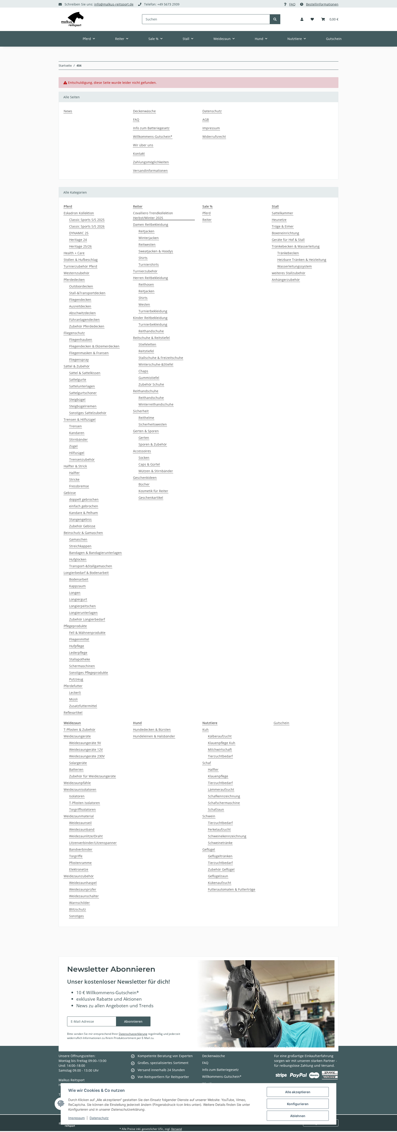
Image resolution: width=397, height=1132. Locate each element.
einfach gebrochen (83, 506)
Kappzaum (77, 586)
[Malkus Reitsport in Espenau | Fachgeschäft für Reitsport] (72, 19)
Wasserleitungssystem (294, 266)
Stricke (74, 479)
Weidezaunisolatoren (80, 789)
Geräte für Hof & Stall (288, 239)
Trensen (75, 426)
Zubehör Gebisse (82, 526)
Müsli (73, 699)
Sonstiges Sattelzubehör (87, 413)
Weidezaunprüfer (82, 889)
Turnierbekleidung (153, 311)
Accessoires (142, 451)
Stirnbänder (78, 439)
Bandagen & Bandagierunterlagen (95, 552)
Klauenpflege (218, 776)
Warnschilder (79, 903)
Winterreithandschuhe (156, 404)
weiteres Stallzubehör (288, 273)
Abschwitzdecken (82, 313)
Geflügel (208, 849)
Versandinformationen (150, 170)
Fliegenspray (79, 359)
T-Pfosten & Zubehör (79, 729)
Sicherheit (141, 411)
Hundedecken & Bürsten (152, 729)
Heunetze (279, 219)
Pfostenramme (80, 863)
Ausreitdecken (80, 306)
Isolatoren (77, 796)
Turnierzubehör (145, 271)
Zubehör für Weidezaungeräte (92, 776)
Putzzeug (76, 679)
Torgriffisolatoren (82, 809)
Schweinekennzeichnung (227, 836)
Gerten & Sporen (146, 431)
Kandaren (76, 433)
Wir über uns (143, 145)
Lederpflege (78, 652)
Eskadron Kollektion (79, 213)
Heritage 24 (78, 239)
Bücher (144, 484)
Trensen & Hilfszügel (80, 419)
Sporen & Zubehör (153, 444)
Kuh (205, 729)
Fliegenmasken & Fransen (89, 353)
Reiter (207, 219)
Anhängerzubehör (286, 279)
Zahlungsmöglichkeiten (151, 162)
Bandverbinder (80, 849)
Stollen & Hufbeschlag (81, 259)
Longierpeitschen (82, 606)
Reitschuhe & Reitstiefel (151, 338)
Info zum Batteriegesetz (151, 128)
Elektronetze (78, 869)
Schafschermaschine (224, 803)
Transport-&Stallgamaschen (90, 566)
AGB (205, 119)
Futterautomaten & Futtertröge (231, 889)
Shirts (143, 258)
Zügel (73, 446)
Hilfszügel (76, 453)
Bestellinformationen (322, 4)
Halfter (74, 473)
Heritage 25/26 (80, 246)
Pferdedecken (74, 279)
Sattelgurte (77, 379)
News (68, 111)
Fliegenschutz (74, 333)
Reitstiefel (146, 351)
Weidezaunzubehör (79, 876)
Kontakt (139, 153)
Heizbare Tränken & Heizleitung (301, 259)
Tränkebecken (288, 253)
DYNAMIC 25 (78, 233)
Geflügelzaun (218, 876)
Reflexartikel (73, 712)
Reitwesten (147, 244)
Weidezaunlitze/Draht (86, 836)
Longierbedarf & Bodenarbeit (86, 572)
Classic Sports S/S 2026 (87, 226)
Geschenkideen (145, 477)
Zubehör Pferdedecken (86, 326)
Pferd (206, 213)
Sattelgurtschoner (83, 393)
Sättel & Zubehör (77, 366)
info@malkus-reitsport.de (113, 4)
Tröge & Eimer (283, 226)
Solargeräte (78, 763)
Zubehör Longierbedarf (87, 619)
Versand (176, 1129)
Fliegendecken (80, 299)
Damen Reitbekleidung (150, 224)
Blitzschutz (77, 909)
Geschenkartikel (151, 497)
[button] (302, 19)
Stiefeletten (147, 344)
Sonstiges (76, 916)
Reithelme (146, 417)
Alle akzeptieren (297, 1092)
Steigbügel (77, 399)
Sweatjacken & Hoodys (156, 251)
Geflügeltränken (220, 856)
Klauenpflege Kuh (221, 743)
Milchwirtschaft (220, 749)
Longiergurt (78, 599)
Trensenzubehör (82, 459)
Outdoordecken (81, 286)
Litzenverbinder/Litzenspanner (93, 843)
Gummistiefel (149, 377)
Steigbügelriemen (82, 406)
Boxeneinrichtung (285, 233)
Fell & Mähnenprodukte (87, 632)
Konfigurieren (298, 1104)
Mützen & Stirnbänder (156, 471)
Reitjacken (146, 231)
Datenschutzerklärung (133, 1034)
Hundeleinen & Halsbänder (154, 736)
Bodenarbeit (78, 579)
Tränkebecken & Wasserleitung (296, 246)
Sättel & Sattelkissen (84, 373)
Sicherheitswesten (153, 424)
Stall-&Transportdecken (87, 293)
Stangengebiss (80, 519)
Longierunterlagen (83, 612)
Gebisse (70, 493)
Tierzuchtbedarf (220, 756)
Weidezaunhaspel (83, 883)
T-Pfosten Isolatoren (84, 803)
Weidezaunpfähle (77, 783)
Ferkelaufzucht (219, 829)
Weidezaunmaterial (79, 816)
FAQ (292, 4)
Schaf (206, 763)
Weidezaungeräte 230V (87, 756)
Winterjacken (149, 238)
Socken (144, 457)
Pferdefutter (73, 686)
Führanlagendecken (84, 319)
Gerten (144, 437)
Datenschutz (99, 1118)
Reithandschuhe (151, 331)
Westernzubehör (76, 273)
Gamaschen (78, 539)
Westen (144, 304)
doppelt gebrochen (84, 499)
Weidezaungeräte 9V (85, 743)
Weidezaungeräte (77, 736)
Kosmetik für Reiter (153, 491)
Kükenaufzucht (219, 883)
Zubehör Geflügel (221, 869)
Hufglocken (77, 559)
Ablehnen (297, 1116)
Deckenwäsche (144, 111)
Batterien (76, 769)
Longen (74, 592)
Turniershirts (149, 264)
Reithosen (146, 284)
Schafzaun (216, 809)
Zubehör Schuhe (151, 384)
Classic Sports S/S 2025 (87, 219)
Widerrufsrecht (214, 136)
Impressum (76, 1118)
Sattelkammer (282, 213)
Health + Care (74, 253)
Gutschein (281, 723)
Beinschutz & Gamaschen (83, 533)
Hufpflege (76, 646)
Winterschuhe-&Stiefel (156, 364)
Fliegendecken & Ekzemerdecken (94, 346)
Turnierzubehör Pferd (80, 266)
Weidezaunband (81, 829)
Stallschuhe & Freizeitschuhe (161, 358)
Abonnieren (133, 1021)
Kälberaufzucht (220, 736)
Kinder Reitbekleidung (150, 318)
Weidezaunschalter (84, 896)
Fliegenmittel (79, 639)
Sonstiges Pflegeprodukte (88, 672)
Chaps (143, 371)
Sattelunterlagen (82, 386)
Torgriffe (75, 856)
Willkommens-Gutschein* (152, 136)
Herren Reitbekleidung (150, 278)
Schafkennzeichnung (224, 796)
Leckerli (75, 692)
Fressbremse (79, 486)
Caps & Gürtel (149, 464)
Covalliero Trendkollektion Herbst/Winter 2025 (153, 215)
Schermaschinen (82, 666)
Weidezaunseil (80, 823)
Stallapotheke (79, 659)
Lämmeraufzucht (221, 789)
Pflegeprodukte (75, 626)
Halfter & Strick (75, 466)
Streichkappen (80, 546)
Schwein (208, 816)
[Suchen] (275, 19)
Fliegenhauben (80, 339)
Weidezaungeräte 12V (86, 749)
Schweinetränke (220, 843)
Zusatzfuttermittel (83, 706)
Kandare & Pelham (83, 513)
